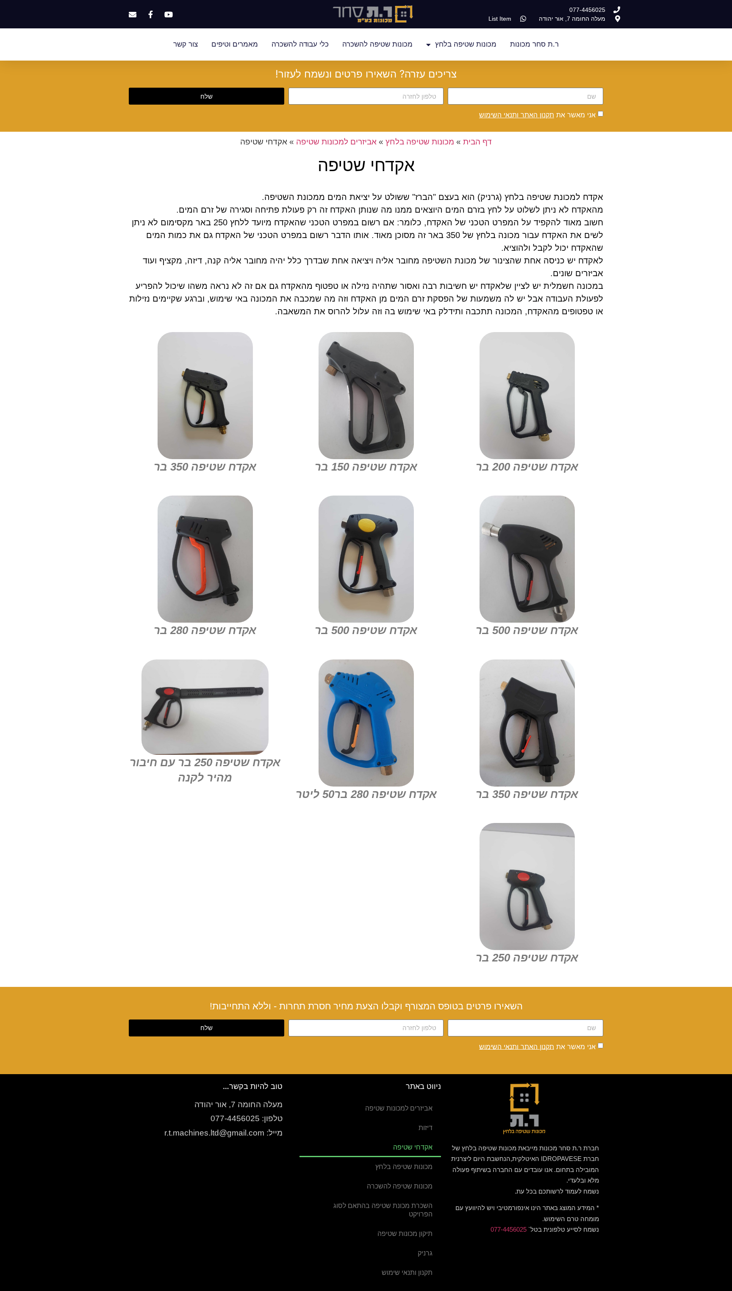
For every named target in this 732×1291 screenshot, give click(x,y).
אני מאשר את (537, 115)
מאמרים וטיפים (234, 44)
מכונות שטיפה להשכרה (377, 44)
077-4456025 (509, 1229)
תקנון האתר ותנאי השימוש (516, 115)
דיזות (426, 1127)
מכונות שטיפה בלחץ (465, 44)
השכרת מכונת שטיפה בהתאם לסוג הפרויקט (383, 1210)
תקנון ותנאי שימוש (407, 1272)
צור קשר (185, 44)
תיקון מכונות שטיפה (405, 1233)
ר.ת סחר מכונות (534, 44)
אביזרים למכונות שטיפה (336, 141)
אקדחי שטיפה (413, 1147)
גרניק (425, 1253)
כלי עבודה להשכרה (300, 44)
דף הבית (477, 141)
